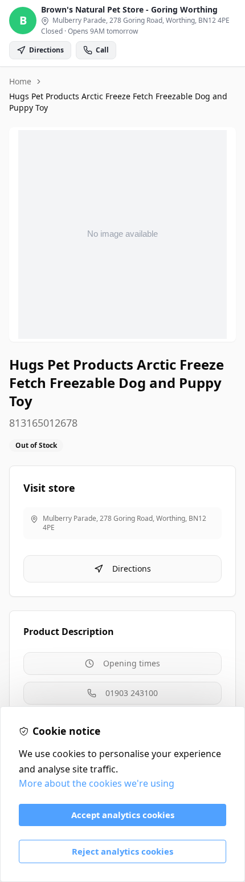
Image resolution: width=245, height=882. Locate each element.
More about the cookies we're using (96, 783)
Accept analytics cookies (122, 814)
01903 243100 (131, 692)
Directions (131, 568)
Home (20, 81)
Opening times (131, 663)
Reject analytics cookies (122, 851)
